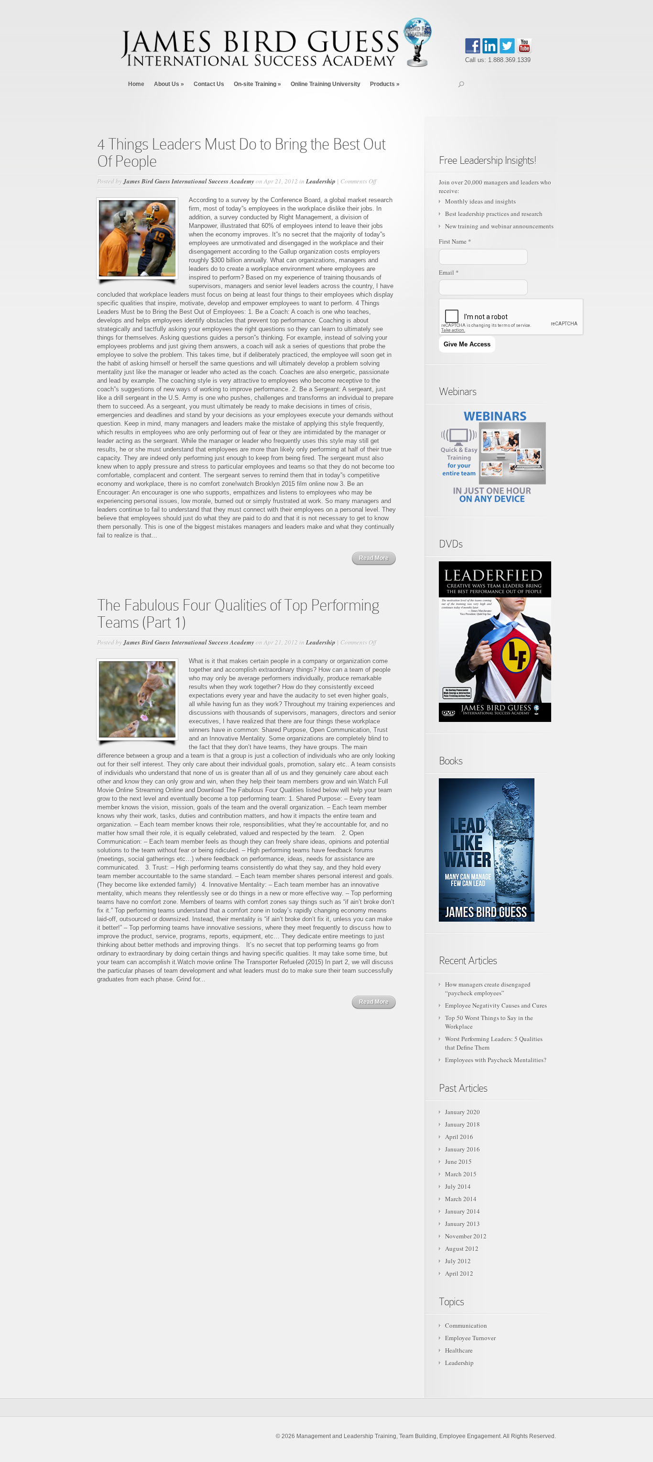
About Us (169, 84)
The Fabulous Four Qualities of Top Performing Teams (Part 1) (238, 613)
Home (136, 84)
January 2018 (462, 1124)
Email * (449, 272)
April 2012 (459, 1273)
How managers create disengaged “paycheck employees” (488, 988)
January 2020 (462, 1111)
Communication (466, 1325)
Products (385, 84)
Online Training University (325, 84)
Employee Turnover (470, 1337)
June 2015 (458, 1161)
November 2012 (466, 1236)
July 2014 (458, 1186)
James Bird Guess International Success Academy (188, 181)
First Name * (455, 241)
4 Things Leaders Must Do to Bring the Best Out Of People (241, 152)
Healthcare (459, 1350)
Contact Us (209, 84)
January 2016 (462, 1149)
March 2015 (461, 1174)
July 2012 (458, 1261)
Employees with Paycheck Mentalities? (495, 1059)
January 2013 (462, 1223)
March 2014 (461, 1198)
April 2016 (459, 1136)
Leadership (321, 181)
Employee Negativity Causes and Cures (496, 1005)
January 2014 (462, 1211)
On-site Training (257, 84)
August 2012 (462, 1248)
